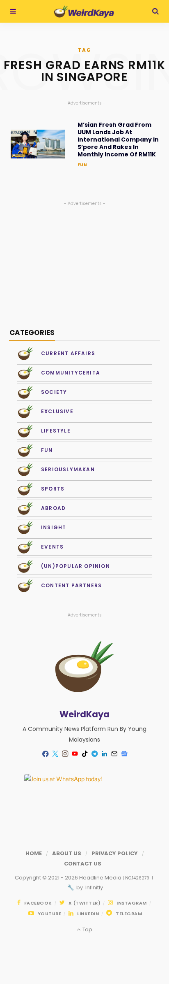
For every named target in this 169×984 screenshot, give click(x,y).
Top (86, 929)
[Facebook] (45, 754)
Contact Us (82, 864)
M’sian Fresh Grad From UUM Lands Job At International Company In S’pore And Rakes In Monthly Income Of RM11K (118, 139)
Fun (82, 165)
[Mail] (114, 754)
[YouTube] (75, 754)
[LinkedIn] (104, 754)
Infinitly (93, 887)
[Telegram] (94, 754)
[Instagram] (65, 754)
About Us (66, 853)
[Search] (155, 11)
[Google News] (124, 754)
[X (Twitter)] (55, 754)
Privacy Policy (114, 853)
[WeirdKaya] (83, 12)
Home (33, 853)
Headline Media (101, 878)
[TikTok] (84, 754)
